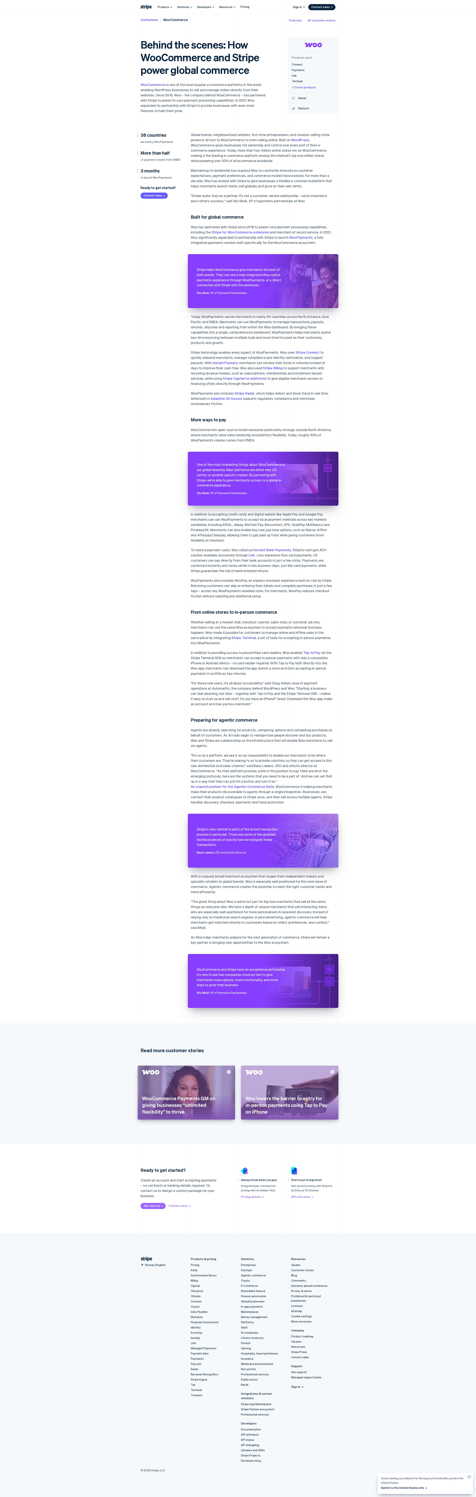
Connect (196, 1301)
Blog (294, 1275)
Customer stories (302, 1270)
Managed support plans (306, 1377)
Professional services (255, 1374)
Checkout (197, 1291)
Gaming (246, 1348)
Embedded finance (253, 1291)
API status (247, 1440)
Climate (196, 1296)
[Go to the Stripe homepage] (145, 1259)
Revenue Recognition (204, 1374)
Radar (194, 1369)
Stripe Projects (250, 1455)
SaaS (244, 1327)
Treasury (196, 1395)
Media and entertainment (257, 1364)
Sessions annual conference (309, 1286)
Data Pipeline (199, 1312)
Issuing (195, 1338)
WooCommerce (153, 84)
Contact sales (320, 7)
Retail (244, 1384)
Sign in (297, 7)
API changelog (250, 1445)
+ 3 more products (304, 87)
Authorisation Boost (204, 1275)
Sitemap (296, 1311)
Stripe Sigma (199, 1379)
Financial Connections (205, 1322)
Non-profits (248, 1369)
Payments (197, 1358)
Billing (194, 1280)
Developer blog (251, 1460)
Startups (246, 1270)
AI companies (249, 1332)
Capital (195, 1286)
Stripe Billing (273, 368)
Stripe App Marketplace (256, 1404)
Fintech (245, 1343)
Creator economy (252, 1338)
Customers (149, 19)
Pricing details (251, 1197)
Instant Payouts (225, 363)
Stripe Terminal (243, 637)
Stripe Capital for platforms (244, 378)
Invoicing (196, 1332)
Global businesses (253, 1301)
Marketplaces (250, 1312)
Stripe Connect (308, 352)
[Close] (468, 1477)
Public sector (249, 1379)
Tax (193, 1384)
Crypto (195, 1306)
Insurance (247, 1358)
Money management (254, 1317)
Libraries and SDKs (253, 1450)
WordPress (300, 140)
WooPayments (301, 237)
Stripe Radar (245, 393)
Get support (299, 1372)
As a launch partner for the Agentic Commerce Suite (232, 786)
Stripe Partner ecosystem (257, 1409)
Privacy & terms (301, 1291)
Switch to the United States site (402, 1488)
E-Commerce (249, 1286)
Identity (196, 1327)
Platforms (247, 1322)
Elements (197, 1317)
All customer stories (321, 20)
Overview (295, 20)
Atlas (194, 1270)
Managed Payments (203, 1348)
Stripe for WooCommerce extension (240, 232)
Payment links (200, 1353)
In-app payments (252, 1306)
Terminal (196, 1390)
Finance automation (253, 1296)
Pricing (244, 6)
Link (252, 555)
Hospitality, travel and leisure (259, 1353)
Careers (296, 1341)
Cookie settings (301, 1316)
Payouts (196, 1364)
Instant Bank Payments (272, 550)
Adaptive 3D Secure (226, 398)
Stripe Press (299, 1352)
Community (298, 1280)
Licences (297, 1306)
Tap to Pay (311, 652)
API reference (300, 1197)
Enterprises (248, 1265)
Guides (295, 1265)
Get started (152, 1206)
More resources (301, 1321)
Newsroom (298, 1347)
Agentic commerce (253, 1275)
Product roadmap (302, 1336)
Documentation (251, 1429)
